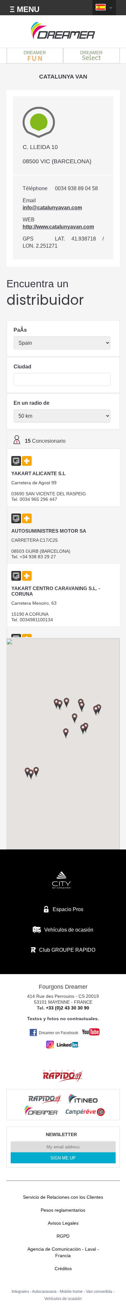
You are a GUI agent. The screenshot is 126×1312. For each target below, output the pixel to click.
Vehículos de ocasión (63, 1298)
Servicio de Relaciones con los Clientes (63, 1197)
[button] (96, 711)
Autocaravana (44, 1291)
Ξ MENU (24, 9)
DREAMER (35, 52)
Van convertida (99, 1291)
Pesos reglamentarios (63, 1210)
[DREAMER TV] (87, 1030)
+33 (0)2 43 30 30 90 (67, 1007)
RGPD (63, 1236)
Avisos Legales (63, 1223)
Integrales (20, 1291)
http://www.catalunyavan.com (58, 226)
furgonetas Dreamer (63, 31)
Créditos (63, 1268)
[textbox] (62, 379)
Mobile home (71, 1291)
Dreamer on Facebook (58, 1033)
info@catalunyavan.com (52, 207)
